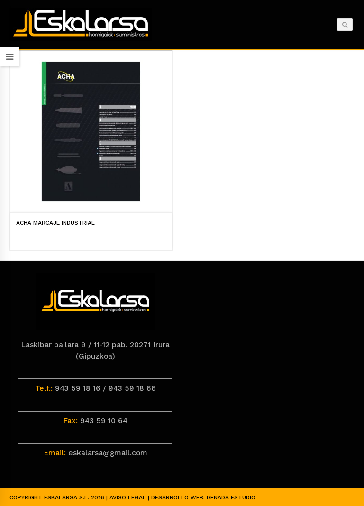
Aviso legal (127, 497)
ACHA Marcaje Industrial (55, 223)
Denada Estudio (231, 497)
